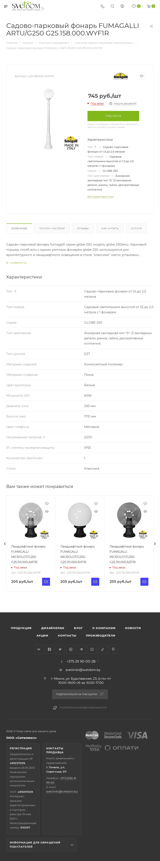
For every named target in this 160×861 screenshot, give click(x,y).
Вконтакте (38, 649)
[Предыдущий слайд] (5, 544)
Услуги (136, 228)
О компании (103, 628)
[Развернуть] (16, 263)
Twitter (60, 649)
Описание (19, 228)
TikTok (102, 649)
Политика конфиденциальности (83, 707)
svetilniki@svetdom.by (83, 670)
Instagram (70, 649)
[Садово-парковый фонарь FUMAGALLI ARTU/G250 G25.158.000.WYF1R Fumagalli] (48, 118)
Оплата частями (52, 228)
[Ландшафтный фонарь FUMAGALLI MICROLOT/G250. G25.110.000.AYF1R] (79, 520)
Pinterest (113, 649)
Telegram (81, 649)
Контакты (67, 635)
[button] (139, 596)
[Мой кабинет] (122, 7)
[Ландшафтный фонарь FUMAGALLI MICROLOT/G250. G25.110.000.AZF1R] (129, 520)
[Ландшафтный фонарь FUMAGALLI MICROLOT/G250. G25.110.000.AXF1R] (30, 520)
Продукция (21, 628)
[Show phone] (102, 6)
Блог (78, 628)
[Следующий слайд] (155, 544)
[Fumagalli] (120, 76)
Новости (133, 628)
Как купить (110, 228)
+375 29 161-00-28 (81, 661)
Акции (42, 635)
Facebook (49, 649)
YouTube (92, 649)
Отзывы (83, 228)
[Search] (112, 6)
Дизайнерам (52, 628)
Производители (100, 635)
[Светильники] (28, 6)
